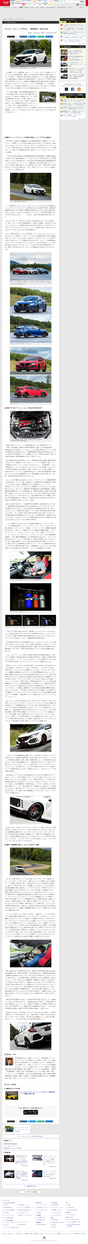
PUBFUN (68, 1212)
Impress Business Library (24, 1210)
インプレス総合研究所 (9, 1210)
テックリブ (53, 1225)
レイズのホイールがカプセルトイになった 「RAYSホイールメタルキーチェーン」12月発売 (73, 26)
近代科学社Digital (42, 1224)
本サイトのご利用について (8, 1233)
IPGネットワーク (70, 1217)
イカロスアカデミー (57, 1215)
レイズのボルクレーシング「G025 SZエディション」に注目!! (76, 64)
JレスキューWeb (56, 1212)
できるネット (7, 1225)
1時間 (63, 21)
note (42, 36)
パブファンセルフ (72, 1214)
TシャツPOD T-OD (42, 1210)
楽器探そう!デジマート (43, 1207)
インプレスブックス (23, 1222)
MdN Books (55, 1219)
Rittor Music (39, 1202)
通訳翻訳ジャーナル (57, 1210)
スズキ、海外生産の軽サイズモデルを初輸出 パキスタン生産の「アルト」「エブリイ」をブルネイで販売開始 (74, 30)
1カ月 (82, 21)
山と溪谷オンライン (42, 1217)
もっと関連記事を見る (30, 1186)
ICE (67, 1202)
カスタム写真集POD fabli (74, 1222)
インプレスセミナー (23, 1212)
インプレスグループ (67, 1233)
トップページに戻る (30, 1192)
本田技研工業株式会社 (10, 1144)
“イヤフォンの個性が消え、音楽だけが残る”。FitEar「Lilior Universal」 (76, 52)
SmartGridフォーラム (24, 1204)
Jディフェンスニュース (58, 1207)
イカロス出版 (54, 1202)
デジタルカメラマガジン (9, 1222)
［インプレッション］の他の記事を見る (30, 1136)
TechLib (54, 1227)
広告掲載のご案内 (28, 1233)
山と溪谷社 (38, 1215)
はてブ (33, 36)
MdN (52, 1217)
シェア (24, 36)
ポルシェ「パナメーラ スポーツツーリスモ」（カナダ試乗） (21, 1129)
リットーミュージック (43, 1204)
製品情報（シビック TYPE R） (13, 1148)
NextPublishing (22, 1224)
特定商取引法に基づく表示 (80, 1233)
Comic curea (71, 1207)
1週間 (76, 21)
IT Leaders (6, 1212)
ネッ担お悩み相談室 (8, 1217)
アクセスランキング (69, 19)
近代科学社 (38, 1222)
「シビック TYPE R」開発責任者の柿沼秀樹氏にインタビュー (21, 1162)
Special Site (67, 46)
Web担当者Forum (8, 1207)
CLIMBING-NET (41, 1219)
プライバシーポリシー (49, 1233)
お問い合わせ (19, 1233)
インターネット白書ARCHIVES (11, 1227)
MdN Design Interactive (58, 1222)
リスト (17, 36)
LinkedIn (50, 36)
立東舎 (39, 1212)
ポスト (12, 36)
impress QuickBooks (72, 1210)
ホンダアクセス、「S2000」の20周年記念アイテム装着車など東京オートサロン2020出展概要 (21, 1174)
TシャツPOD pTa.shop (73, 1219)
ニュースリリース (9, 1146)
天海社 (69, 1204)
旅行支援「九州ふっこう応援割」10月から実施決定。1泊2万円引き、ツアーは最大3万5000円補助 (74, 105)
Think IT (6, 1204)
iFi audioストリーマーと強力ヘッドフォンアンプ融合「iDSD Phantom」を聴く (76, 70)
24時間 (69, 21)
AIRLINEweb (56, 1204)
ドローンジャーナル (8, 1215)
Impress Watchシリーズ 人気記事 (73, 94)
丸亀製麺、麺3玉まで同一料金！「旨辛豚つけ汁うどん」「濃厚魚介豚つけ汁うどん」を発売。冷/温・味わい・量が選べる (73, 109)
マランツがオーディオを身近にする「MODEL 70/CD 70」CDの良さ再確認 (76, 76)
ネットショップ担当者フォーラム (26, 1207)
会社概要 (59, 1233)
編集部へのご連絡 (38, 1233)
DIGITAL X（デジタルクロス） (26, 1215)
